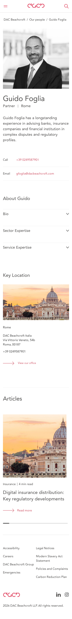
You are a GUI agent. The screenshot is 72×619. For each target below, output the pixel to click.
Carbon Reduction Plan (51, 577)
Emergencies (11, 572)
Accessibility (11, 548)
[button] (66, 6)
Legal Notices (45, 548)
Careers (8, 556)
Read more (24, 510)
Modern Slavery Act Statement (49, 558)
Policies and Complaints (52, 569)
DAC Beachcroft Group (18, 564)
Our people (37, 19)
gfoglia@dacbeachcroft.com (35, 173)
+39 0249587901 (27, 160)
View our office (27, 363)
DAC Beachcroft (14, 19)
